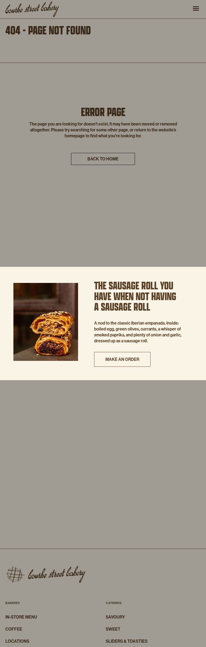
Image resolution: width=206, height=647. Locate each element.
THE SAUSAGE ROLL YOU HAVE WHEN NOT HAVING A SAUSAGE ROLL (135, 296)
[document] (103, 323)
